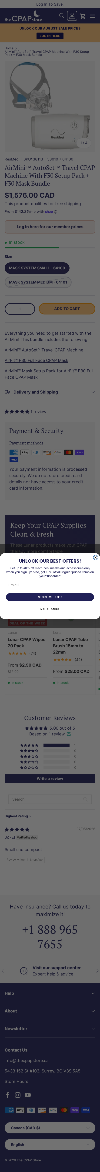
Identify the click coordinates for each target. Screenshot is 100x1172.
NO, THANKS (50, 609)
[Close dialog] (95, 557)
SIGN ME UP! (50, 597)
